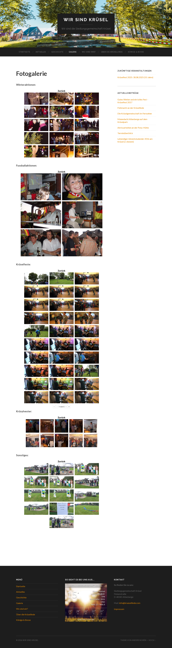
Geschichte (57, 52)
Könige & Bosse (136, 52)
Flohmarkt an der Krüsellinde (130, 108)
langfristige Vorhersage (86, 619)
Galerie (73, 52)
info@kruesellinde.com (129, 603)
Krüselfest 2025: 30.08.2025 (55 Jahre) (135, 77)
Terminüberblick (125, 133)
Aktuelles (41, 52)
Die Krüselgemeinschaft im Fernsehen (134, 113)
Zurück (61, 91)
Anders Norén (139, 640)
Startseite (24, 52)
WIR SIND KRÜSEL (86, 19)
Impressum (119, 609)
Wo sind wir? (89, 52)
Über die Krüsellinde (112, 52)
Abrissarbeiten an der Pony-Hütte (133, 127)
